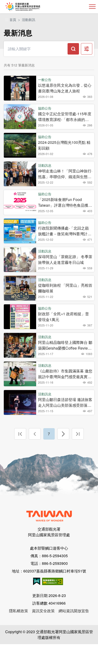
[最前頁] (20, 434)
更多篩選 (86, 49)
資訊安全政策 (43, 610)
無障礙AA (52, 581)
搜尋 (73, 49)
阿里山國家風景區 (30, 6)
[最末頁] (78, 434)
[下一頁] (63, 434)
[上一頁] (35, 434)
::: (6, 19)
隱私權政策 (18, 610)
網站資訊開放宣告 (74, 610)
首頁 (13, 19)
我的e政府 (36, 581)
